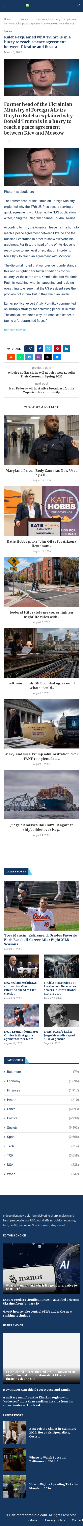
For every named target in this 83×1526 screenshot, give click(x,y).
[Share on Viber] (38, 357)
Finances (43, 1090)
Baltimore (43, 1072)
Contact (77, 1520)
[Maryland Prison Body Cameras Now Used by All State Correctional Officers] (41, 440)
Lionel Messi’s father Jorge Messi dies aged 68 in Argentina (59, 1035)
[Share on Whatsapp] (20, 357)
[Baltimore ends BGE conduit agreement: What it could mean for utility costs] (41, 653)
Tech (43, 1146)
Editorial (32, 1520)
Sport (43, 1137)
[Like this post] (30, 348)
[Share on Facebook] (40, 348)
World (43, 1174)
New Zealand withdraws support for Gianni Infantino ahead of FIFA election (20, 988)
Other (43, 1109)
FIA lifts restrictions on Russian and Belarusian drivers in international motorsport (60, 988)
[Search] (79, 5)
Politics (24, 19)
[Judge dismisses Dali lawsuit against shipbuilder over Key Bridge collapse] (41, 794)
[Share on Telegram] (29, 357)
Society (43, 1128)
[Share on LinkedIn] (66, 348)
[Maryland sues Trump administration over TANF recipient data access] (41, 723)
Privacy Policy (55, 1520)
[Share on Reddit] (11, 357)
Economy (43, 1081)
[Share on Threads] (48, 357)
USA (43, 1165)
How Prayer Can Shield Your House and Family (36, 1389)
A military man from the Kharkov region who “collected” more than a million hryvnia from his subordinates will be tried (38, 1401)
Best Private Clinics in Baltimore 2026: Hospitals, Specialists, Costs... (53, 1432)
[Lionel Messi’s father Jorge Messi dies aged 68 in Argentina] (61, 1015)
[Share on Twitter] (48, 348)
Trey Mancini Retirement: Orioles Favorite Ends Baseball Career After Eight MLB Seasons (40, 939)
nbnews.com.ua (15, 330)
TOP (43, 1155)
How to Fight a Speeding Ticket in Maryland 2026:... (53, 1486)
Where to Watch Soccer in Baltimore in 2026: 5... (47, 1459)
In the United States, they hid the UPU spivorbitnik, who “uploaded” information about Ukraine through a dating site (41, 1375)
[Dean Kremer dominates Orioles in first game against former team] (21, 1015)
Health (43, 1100)
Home (7, 19)
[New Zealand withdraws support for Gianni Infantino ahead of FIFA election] (21, 966)
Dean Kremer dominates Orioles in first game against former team (21, 1035)
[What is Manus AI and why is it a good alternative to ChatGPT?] (41, 1268)
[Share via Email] (57, 357)
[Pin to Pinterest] (57, 348)
